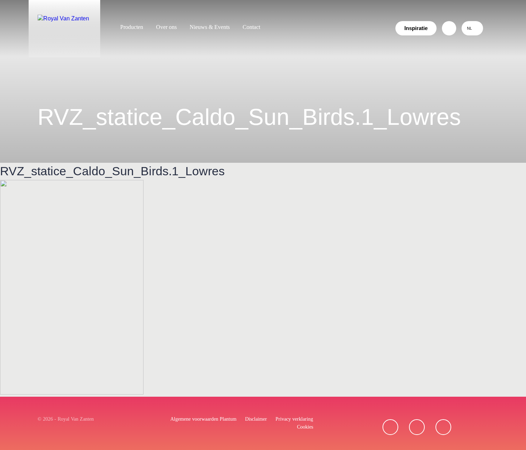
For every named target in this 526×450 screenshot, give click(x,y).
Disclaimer (256, 419)
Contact (251, 27)
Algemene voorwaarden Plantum (203, 419)
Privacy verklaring (294, 419)
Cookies (305, 427)
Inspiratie (416, 28)
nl (469, 28)
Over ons (166, 27)
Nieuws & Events (210, 27)
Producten (131, 27)
